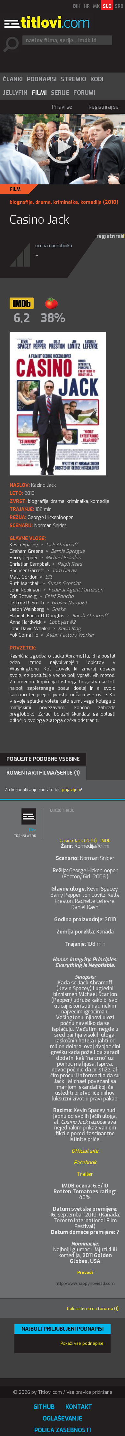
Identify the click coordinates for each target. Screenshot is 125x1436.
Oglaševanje (62, 1418)
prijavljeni (71, 789)
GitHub (43, 1407)
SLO (107, 6)
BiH (76, 6)
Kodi (97, 79)
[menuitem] (12, 79)
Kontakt (78, 1407)
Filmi (39, 93)
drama (43, 202)
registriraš (109, 236)
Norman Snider (50, 525)
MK (96, 6)
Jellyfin (15, 93)
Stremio (73, 79)
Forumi (84, 93)
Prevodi (85, 1272)
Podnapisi (42, 79)
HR (87, 6)
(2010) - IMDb (85, 840)
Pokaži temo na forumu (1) (93, 1308)
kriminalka (65, 202)
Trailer (85, 1174)
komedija (91, 202)
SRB (119, 6)
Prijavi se (62, 106)
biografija (21, 202)
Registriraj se (104, 106)
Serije (60, 93)
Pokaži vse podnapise (82, 1343)
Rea (32, 830)
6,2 (21, 318)
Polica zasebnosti (62, 1430)
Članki (13, 79)
